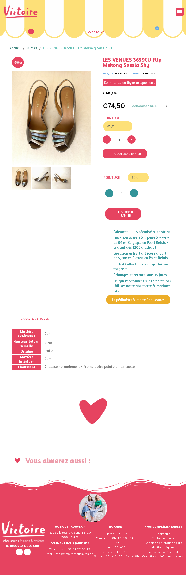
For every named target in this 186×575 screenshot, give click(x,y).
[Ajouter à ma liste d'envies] (83, 64)
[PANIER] (155, 31)
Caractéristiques (35, 318)
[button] (31, 31)
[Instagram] (27, 552)
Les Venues (120, 73)
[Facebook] (19, 552)
